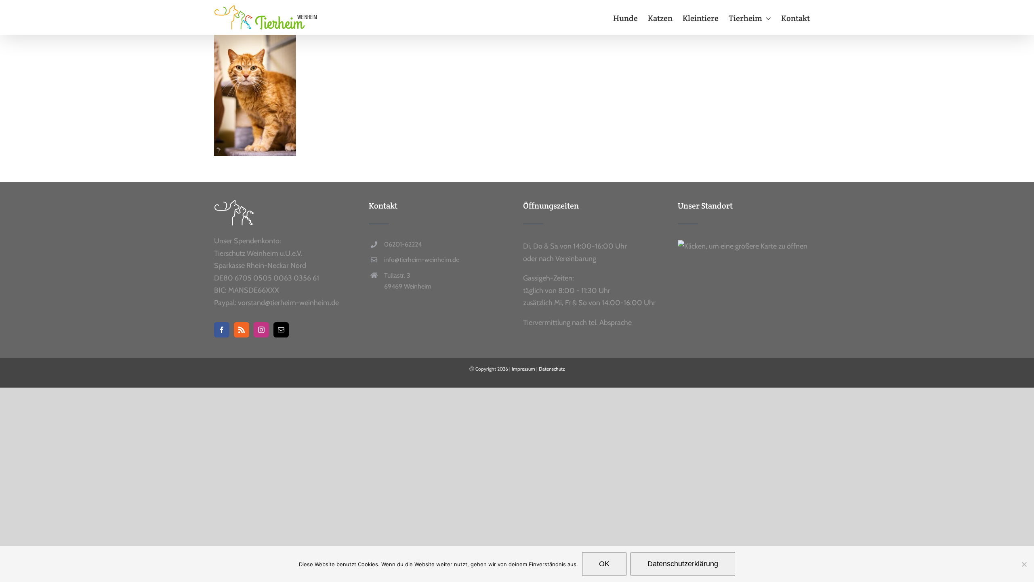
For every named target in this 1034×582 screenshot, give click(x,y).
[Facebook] (221, 329)
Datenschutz (552, 369)
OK (604, 564)
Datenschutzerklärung (682, 564)
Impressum (523, 369)
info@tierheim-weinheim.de (421, 260)
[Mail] (281, 329)
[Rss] (241, 329)
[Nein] (1024, 564)
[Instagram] (261, 329)
